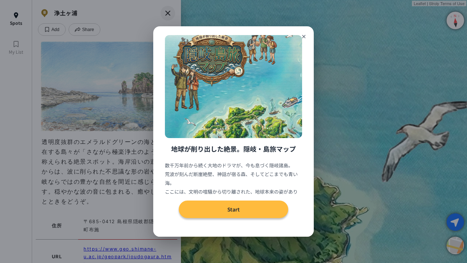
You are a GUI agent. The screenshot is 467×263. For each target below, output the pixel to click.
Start (233, 209)
